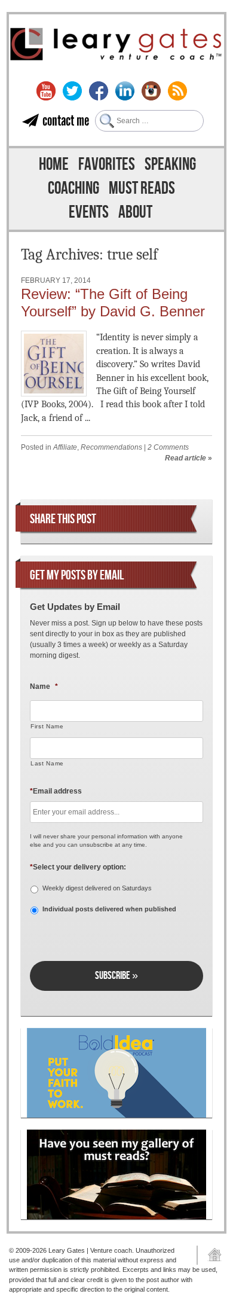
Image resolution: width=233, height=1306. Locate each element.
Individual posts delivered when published (109, 909)
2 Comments (168, 447)
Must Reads (142, 188)
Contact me (65, 120)
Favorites (106, 164)
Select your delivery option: (78, 867)
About (135, 212)
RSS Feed (177, 91)
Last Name (47, 763)
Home (54, 164)
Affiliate (65, 447)
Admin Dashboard (210, 1255)
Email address (56, 791)
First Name (47, 726)
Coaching (73, 188)
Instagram (151, 91)
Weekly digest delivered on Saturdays (97, 888)
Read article (185, 458)
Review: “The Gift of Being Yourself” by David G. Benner (113, 302)
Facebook (98, 91)
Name (44, 686)
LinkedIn (125, 91)
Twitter (72, 91)
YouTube (46, 91)
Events (89, 212)
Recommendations (111, 447)
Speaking (170, 164)
